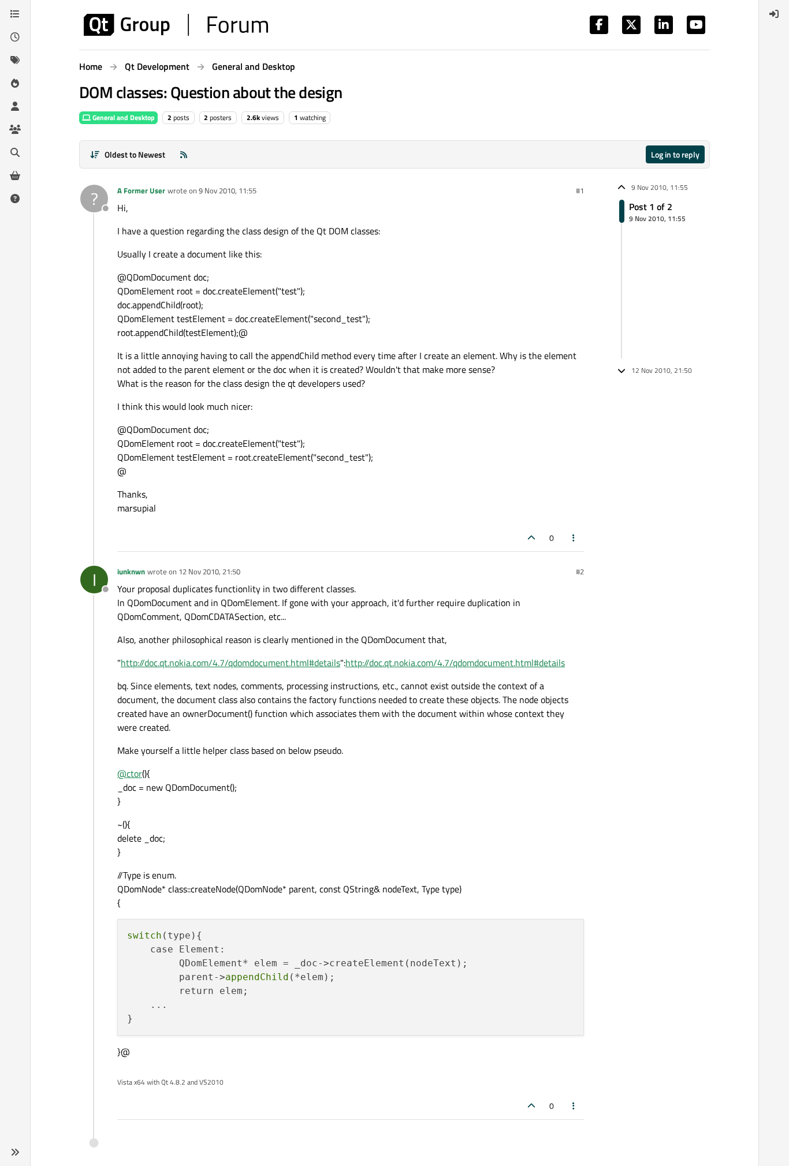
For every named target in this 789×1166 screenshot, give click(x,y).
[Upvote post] (531, 538)
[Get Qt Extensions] (15, 175)
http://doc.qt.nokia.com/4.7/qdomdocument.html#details (230, 663)
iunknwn (131, 571)
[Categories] (15, 14)
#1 (580, 190)
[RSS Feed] (183, 154)
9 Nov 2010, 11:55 (227, 190)
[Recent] (15, 37)
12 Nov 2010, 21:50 (209, 571)
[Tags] (15, 60)
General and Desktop (123, 117)
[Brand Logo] (176, 25)
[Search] (15, 152)
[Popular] (15, 83)
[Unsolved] (15, 198)
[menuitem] (774, 14)
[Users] (15, 106)
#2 (580, 571)
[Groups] (15, 129)
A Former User (141, 190)
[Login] (774, 14)
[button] (15, 1152)
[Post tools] (574, 538)
